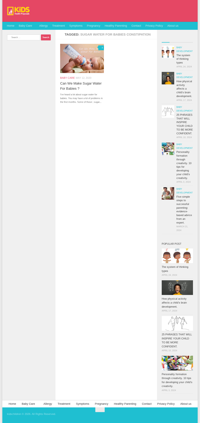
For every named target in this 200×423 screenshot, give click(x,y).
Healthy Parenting (116, 25)
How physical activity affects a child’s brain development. (184, 89)
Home (10, 25)
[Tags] (189, 39)
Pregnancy (93, 25)
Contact (136, 25)
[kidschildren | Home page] (18, 11)
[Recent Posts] (166, 39)
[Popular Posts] (173, 39)
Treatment (58, 25)
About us (172, 25)
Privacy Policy (154, 25)
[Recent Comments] (181, 39)
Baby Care (25, 25)
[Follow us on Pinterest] (191, 416)
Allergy (43, 25)
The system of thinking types (183, 59)
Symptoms (75, 25)
